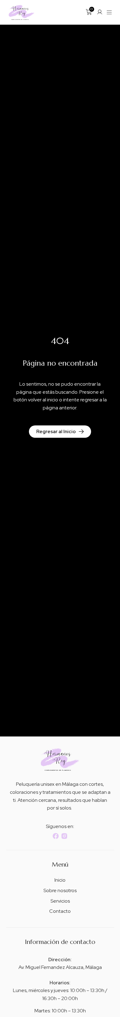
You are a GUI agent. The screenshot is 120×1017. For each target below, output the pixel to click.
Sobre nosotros (60, 890)
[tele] (21, 12)
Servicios (60, 901)
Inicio (60, 880)
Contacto (60, 911)
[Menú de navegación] (109, 12)
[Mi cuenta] (100, 12)
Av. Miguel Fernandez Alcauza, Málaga (60, 967)
